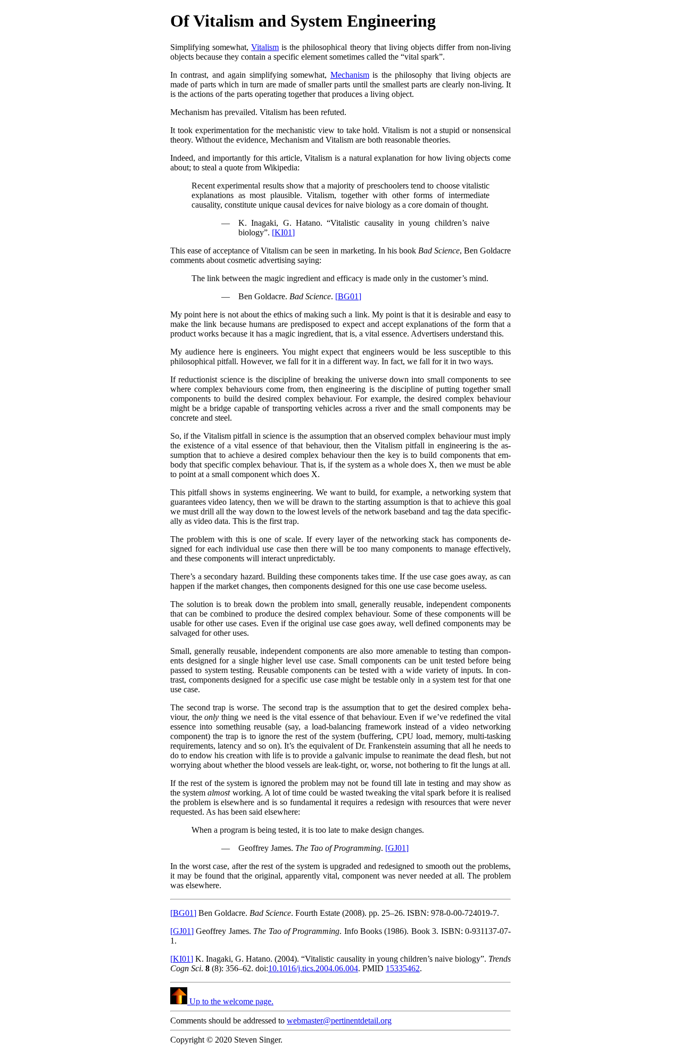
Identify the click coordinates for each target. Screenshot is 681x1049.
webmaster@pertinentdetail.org (339, 1020)
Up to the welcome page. (230, 1001)
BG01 (348, 296)
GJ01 (397, 848)
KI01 (283, 232)
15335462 (403, 968)
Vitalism (265, 47)
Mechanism (349, 74)
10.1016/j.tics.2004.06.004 (313, 968)
